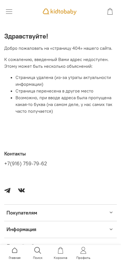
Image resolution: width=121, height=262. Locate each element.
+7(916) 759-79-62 (25, 164)
